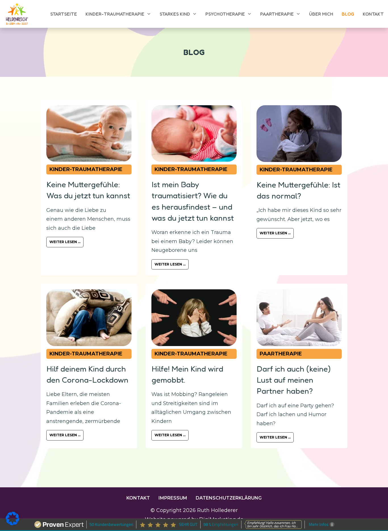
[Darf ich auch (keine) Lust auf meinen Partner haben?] (299, 317)
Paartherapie (281, 354)
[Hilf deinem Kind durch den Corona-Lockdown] (89, 317)
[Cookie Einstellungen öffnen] (12, 524)
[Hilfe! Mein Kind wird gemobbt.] (194, 317)
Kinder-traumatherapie (85, 169)
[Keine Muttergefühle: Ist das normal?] (299, 133)
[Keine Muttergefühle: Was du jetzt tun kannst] (89, 133)
